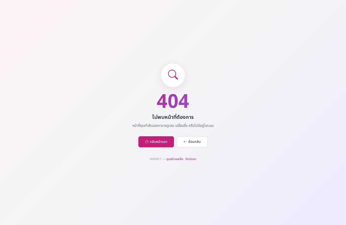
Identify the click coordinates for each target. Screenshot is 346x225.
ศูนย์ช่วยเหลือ (174, 159)
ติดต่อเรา (190, 159)
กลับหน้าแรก (158, 141)
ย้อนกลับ (194, 141)
